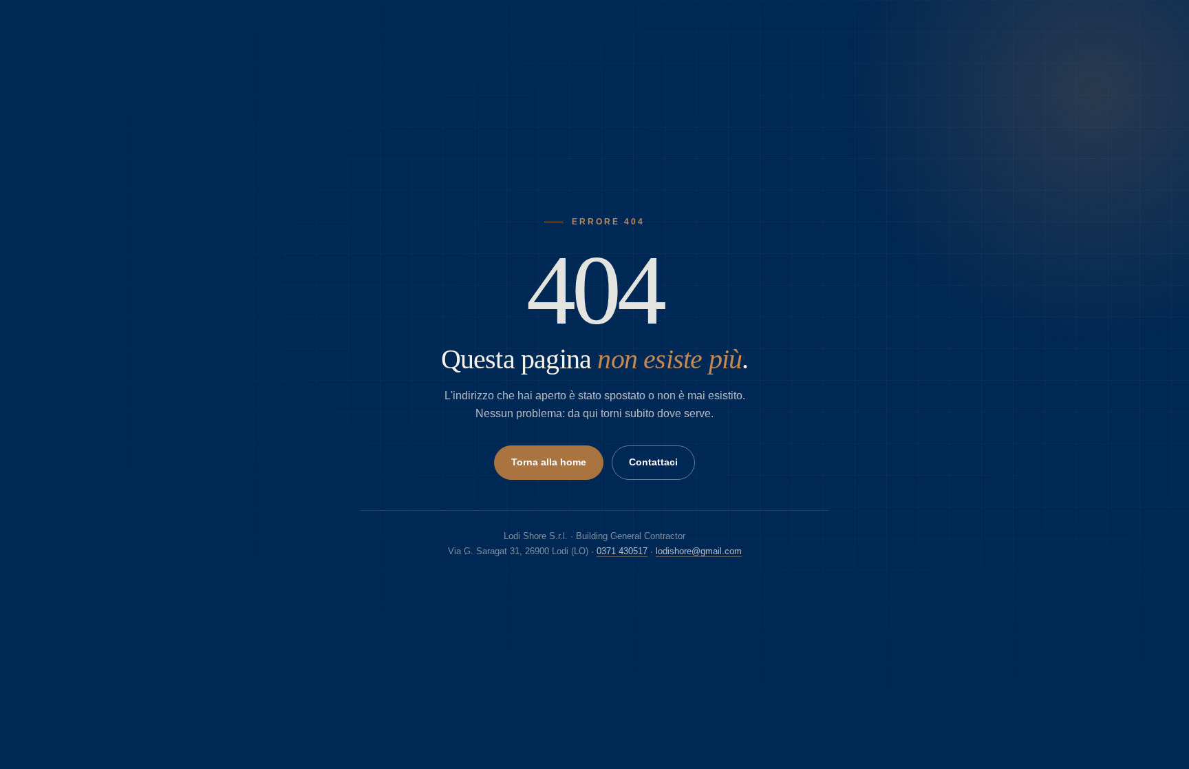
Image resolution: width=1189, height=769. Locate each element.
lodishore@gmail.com (699, 551)
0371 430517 (622, 551)
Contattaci (653, 462)
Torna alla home (548, 462)
